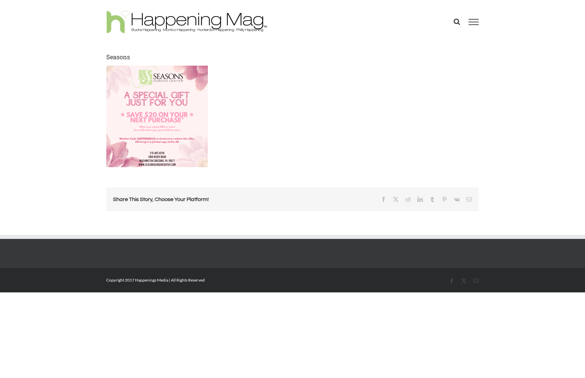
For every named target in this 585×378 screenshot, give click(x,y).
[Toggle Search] (457, 21)
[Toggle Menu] (473, 22)
